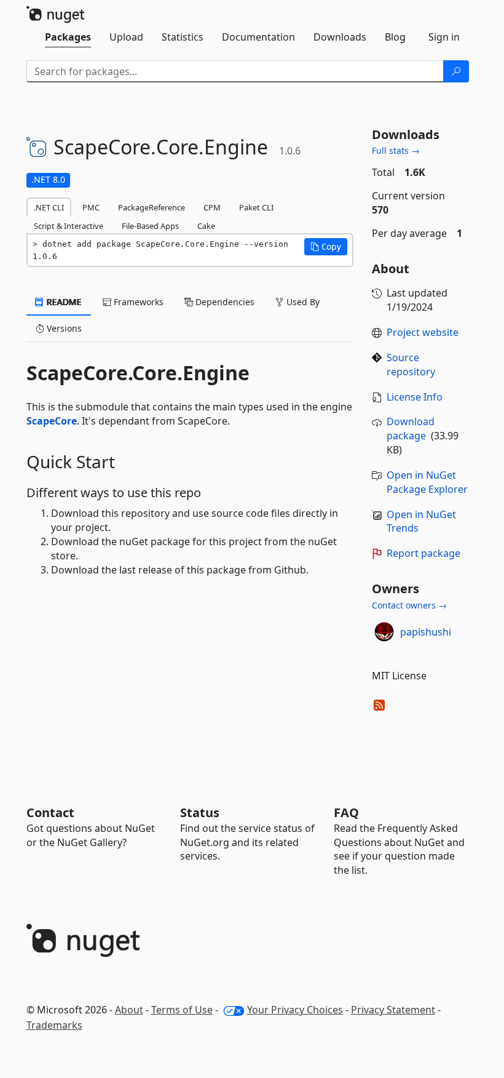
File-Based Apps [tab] (150, 225)
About (129, 1009)
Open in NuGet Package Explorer (427, 482)
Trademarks (54, 1025)
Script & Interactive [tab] (68, 225)
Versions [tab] (63, 328)
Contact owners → (409, 605)
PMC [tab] (91, 207)
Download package (411, 428)
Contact (50, 812)
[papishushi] (384, 632)
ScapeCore (51, 421)
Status (199, 812)
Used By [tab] (302, 302)
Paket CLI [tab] (256, 207)
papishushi (425, 632)
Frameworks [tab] (137, 302)
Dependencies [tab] (223, 302)
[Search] (456, 71)
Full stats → (396, 150)
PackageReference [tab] (151, 207)
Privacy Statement (393, 1009)
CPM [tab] (212, 207)
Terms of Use (182, 1009)
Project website (423, 332)
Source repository (411, 364)
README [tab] (63, 302)
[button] (325, 246)
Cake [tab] (206, 225)
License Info (415, 397)
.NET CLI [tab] (49, 207)
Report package (423, 553)
